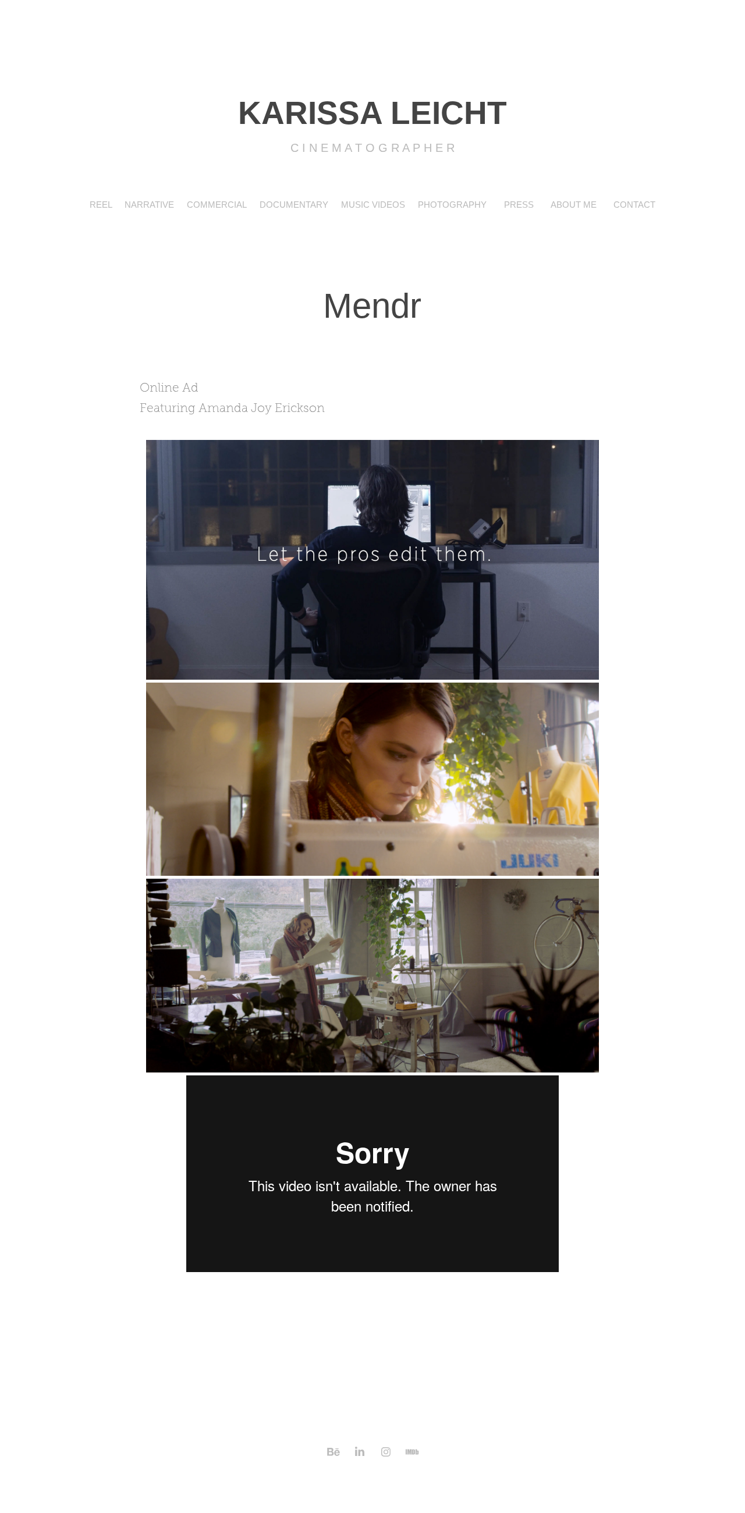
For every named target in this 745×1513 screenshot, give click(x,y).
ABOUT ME (574, 204)
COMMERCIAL (217, 204)
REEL (101, 204)
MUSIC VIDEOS (373, 204)
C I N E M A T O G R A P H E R (372, 147)
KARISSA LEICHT (372, 113)
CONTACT (634, 204)
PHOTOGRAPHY (452, 204)
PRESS (519, 204)
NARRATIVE (149, 204)
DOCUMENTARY (294, 204)
